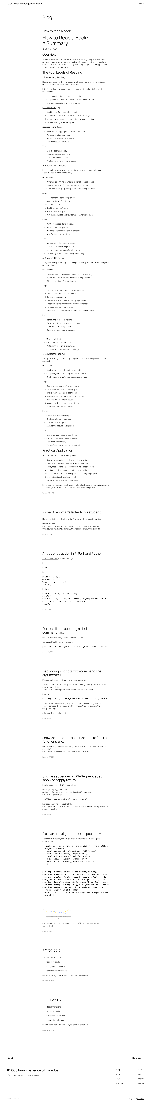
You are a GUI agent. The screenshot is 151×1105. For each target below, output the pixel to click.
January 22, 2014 (47, 652)
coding (64, 970)
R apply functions (54, 957)
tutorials (56, 962)
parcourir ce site (49, 107)
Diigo (55, 975)
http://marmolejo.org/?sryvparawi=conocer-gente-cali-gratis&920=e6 (72, 89)
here (86, 975)
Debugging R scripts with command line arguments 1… (71, 673)
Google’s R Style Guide (56, 966)
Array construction (50, 558)
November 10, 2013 (48, 931)
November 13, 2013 (48, 757)
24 (13, 1058)
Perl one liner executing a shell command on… (65, 630)
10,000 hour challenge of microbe (24, 3)
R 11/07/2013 (51, 950)
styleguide (56, 970)
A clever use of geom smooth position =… (72, 833)
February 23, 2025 (48, 493)
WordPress (140, 1099)
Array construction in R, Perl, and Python (72, 553)
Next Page (138, 1058)
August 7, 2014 (47, 609)
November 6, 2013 (48, 981)
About (141, 3)
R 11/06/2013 (51, 1000)
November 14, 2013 (48, 718)
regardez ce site (49, 127)
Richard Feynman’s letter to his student (71, 512)
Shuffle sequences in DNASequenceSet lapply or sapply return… (72, 778)
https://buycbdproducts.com (88, 599)
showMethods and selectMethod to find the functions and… (75, 739)
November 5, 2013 (48, 1030)
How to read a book (56, 31)
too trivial (68, 519)
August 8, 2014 (47, 534)
